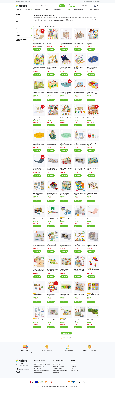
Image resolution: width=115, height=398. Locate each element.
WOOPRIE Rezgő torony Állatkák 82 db (38, 194)
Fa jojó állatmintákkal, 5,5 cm (38, 295)
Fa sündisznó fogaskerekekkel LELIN (92, 93)
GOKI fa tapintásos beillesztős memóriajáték (92, 118)
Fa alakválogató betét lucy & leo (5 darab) (79, 118)
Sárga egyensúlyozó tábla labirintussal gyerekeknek (38, 143)
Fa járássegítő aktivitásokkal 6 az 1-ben (53, 42)
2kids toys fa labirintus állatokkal (78, 68)
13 (70, 337)
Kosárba (38, 49)
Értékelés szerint (53, 26)
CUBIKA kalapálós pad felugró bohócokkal (38, 219)
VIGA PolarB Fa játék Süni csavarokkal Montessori (92, 244)
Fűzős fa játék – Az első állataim (92, 194)
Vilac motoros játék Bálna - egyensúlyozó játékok (52, 143)
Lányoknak (27, 9)
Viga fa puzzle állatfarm (79, 294)
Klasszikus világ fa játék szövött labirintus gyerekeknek (38, 320)
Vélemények (56, 372)
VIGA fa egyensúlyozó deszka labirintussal (92, 68)
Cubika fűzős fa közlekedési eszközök (52, 219)
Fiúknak (47, 9)
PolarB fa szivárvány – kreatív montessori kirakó (52, 169)
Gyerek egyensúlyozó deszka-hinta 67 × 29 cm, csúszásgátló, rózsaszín (92, 219)
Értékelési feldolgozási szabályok (60, 370)
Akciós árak (19, 9)
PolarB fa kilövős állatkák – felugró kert (79, 320)
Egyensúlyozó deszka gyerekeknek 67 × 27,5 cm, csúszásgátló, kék (38, 169)
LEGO (67, 9)
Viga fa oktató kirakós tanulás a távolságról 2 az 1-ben (39, 244)
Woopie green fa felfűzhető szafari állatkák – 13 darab (80, 244)
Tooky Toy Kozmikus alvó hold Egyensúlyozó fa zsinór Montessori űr (80, 270)
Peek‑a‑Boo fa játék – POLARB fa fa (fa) (51, 320)
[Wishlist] (35, 30)
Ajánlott (34, 26)
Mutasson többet (36, 23)
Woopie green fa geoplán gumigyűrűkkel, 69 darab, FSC (38, 270)
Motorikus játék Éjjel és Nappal (51, 295)
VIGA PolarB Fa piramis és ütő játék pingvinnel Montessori (79, 169)
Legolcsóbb (40, 26)
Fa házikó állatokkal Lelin (79, 92)
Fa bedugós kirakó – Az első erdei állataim (93, 320)
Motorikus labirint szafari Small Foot (52, 68)
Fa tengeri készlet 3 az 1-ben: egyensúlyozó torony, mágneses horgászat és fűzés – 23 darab (79, 143)
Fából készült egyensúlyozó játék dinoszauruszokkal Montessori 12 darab (80, 194)
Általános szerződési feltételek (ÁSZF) (42, 364)
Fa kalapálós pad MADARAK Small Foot (93, 42)
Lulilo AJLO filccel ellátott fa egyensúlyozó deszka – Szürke (39, 42)
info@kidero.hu (22, 363)
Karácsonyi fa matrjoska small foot (92, 143)
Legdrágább (46, 26)
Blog (84, 1)
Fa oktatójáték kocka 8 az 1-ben (39, 68)
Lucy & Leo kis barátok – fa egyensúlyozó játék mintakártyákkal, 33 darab (39, 118)
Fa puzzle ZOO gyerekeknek (66, 319)
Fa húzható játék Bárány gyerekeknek (65, 219)
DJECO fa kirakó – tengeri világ (92, 169)
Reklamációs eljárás (38, 372)
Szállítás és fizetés (90, 1)
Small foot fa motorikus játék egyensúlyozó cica (52, 194)
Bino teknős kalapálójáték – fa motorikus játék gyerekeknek (52, 270)
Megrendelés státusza (38, 363)
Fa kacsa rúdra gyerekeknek (93, 269)
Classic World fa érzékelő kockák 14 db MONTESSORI (66, 118)
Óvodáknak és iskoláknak (58, 366)
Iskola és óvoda (57, 9)
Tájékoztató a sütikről (57, 368)
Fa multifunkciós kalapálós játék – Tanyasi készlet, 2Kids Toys (79, 42)
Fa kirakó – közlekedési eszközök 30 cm (65, 270)
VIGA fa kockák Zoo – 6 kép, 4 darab (93, 295)
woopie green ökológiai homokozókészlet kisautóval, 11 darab (53, 244)
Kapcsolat (97, 1)
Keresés (62, 5)
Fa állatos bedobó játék (79, 218)
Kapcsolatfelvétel (57, 364)
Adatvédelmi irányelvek (39, 366)
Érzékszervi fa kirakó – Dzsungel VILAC (65, 194)
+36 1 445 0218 (72, 6)
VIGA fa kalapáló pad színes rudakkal (66, 169)
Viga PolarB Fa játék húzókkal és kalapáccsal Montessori (65, 244)
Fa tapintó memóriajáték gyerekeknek (65, 68)
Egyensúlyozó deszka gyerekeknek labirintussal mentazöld (65, 143)
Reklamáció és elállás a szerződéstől (41, 370)
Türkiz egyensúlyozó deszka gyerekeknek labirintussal (66, 93)
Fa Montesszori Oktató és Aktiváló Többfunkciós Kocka (66, 42)
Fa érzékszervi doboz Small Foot (52, 93)
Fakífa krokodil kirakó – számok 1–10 (65, 295)
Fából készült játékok (78, 9)
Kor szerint (37, 9)
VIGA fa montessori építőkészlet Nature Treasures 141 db (51, 118)
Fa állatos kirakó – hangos (38, 92)
